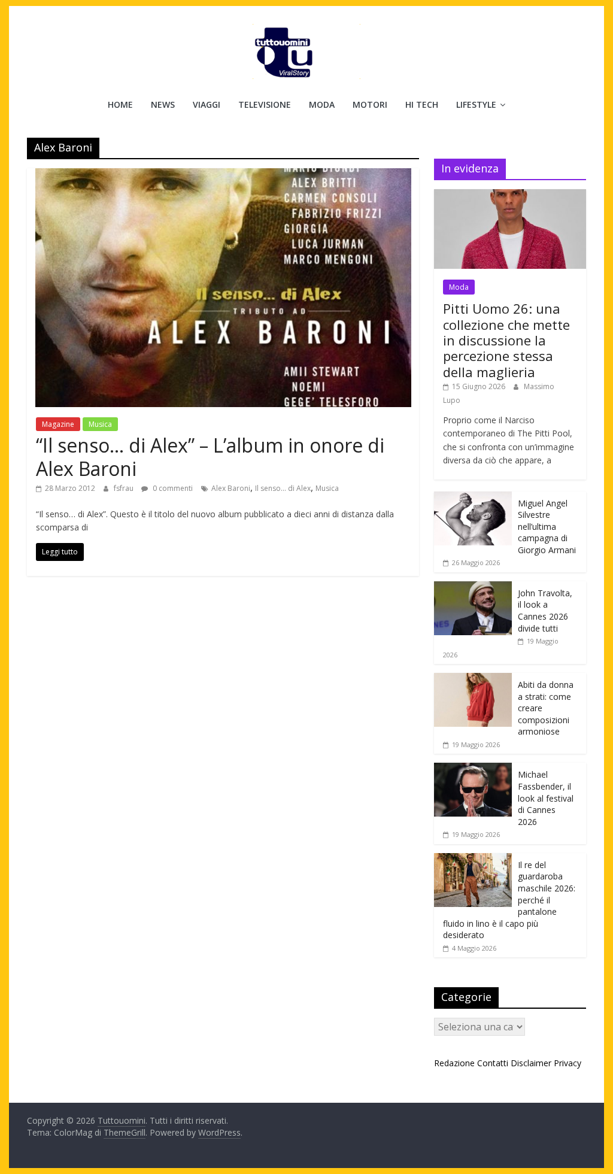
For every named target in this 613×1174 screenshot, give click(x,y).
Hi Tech (421, 104)
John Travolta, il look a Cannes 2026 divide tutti (545, 610)
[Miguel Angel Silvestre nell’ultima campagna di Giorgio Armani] (473, 497)
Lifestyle (476, 104)
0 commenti (172, 488)
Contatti (492, 1063)
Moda (322, 104)
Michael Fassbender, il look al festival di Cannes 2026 (545, 798)
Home (120, 104)
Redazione (454, 1063)
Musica (100, 424)
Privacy (567, 1063)
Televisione (264, 104)
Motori (370, 104)
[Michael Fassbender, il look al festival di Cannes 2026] (473, 769)
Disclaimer (531, 1063)
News (163, 104)
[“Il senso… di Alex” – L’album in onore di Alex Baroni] (223, 175)
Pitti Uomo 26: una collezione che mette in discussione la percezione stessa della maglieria (506, 340)
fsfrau (124, 488)
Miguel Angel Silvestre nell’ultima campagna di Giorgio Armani (547, 526)
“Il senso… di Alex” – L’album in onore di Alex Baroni (210, 456)
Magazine (58, 424)
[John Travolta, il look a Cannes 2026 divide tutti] (473, 587)
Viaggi (206, 104)
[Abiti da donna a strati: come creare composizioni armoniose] (473, 679)
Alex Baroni (230, 488)
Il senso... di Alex (283, 488)
